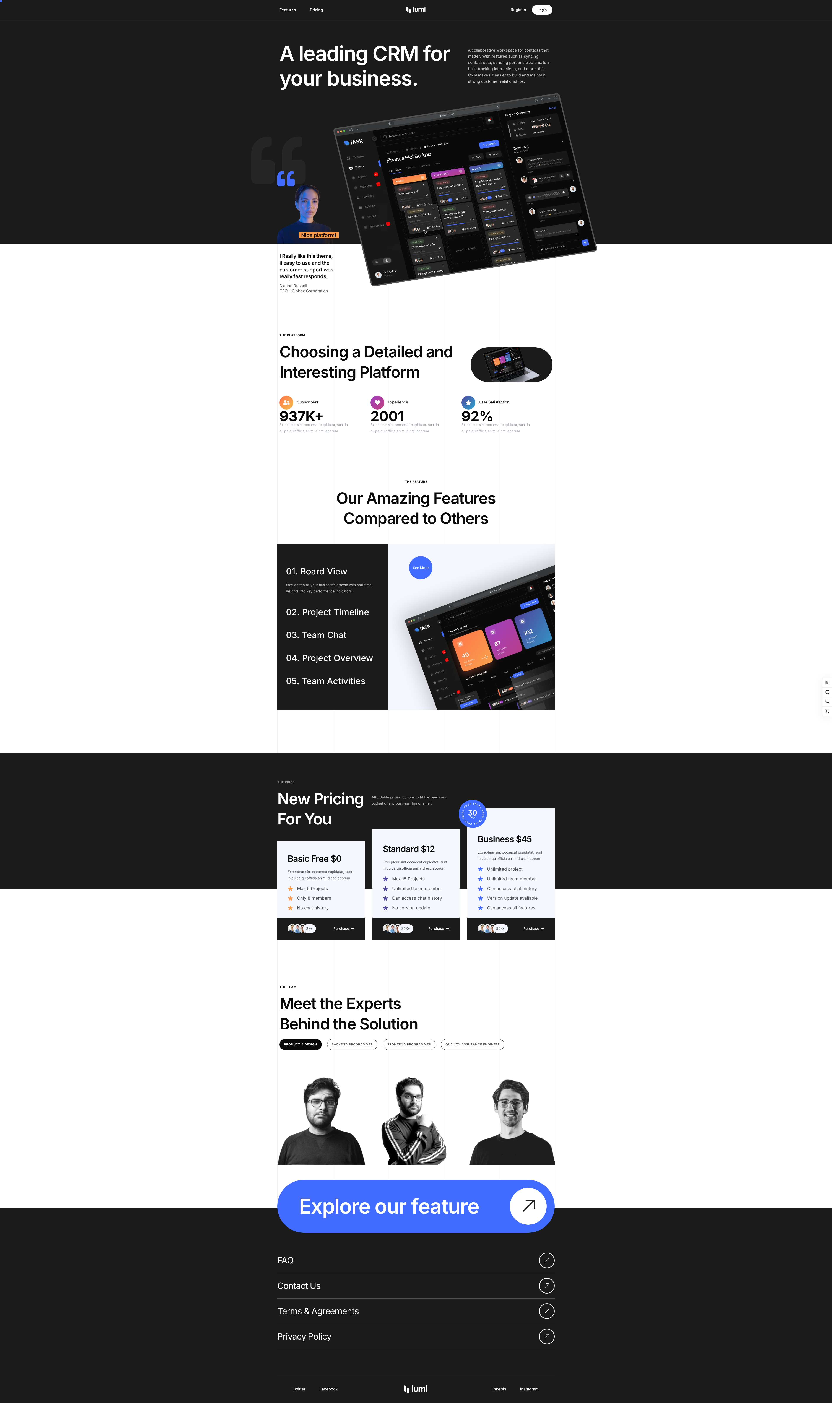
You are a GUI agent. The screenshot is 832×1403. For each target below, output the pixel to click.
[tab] (301, 1044)
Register (518, 9)
